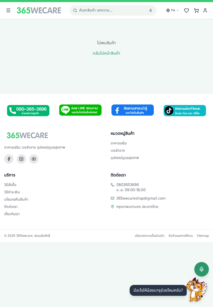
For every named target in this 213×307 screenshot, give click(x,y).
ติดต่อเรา (11, 206)
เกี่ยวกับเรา (12, 214)
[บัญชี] (205, 10)
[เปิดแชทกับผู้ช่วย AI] (196, 289)
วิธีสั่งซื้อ (10, 185)
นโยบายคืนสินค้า (16, 199)
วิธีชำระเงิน (12, 192)
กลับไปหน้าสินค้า (106, 53)
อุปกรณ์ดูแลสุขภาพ (125, 158)
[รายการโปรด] (186, 10)
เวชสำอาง (118, 150)
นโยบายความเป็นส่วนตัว (149, 236)
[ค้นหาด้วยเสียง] (201, 269)
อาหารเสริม (119, 143)
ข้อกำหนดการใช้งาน (181, 236)
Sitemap (203, 236)
